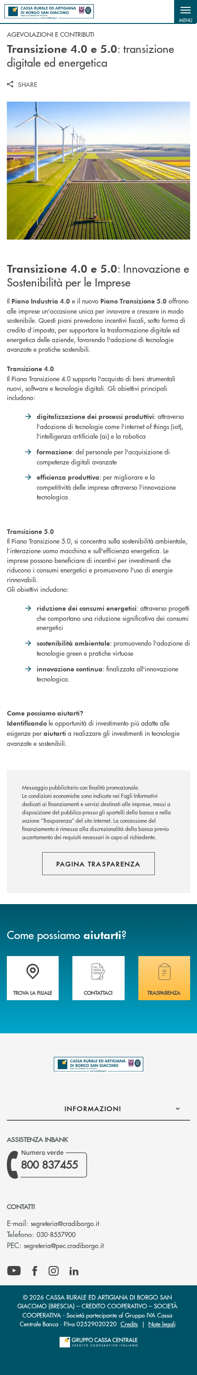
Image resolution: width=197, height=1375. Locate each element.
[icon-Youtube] (14, 1271)
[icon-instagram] (54, 1271)
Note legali (161, 1323)
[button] (185, 11)
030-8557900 (56, 1234)
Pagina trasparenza (98, 863)
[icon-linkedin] (74, 1271)
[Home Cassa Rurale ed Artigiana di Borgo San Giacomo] (49, 11)
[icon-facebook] (35, 1271)
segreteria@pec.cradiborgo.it (64, 1245)
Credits (129, 1323)
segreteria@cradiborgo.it (65, 1223)
